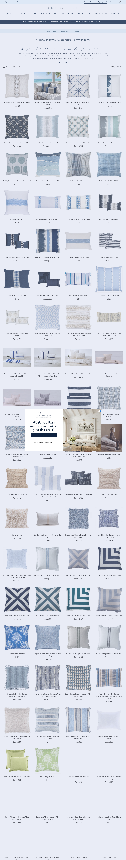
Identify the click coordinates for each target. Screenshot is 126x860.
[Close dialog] (100, 411)
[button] (44, 428)
